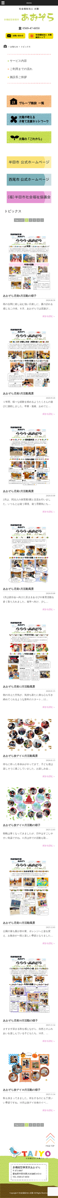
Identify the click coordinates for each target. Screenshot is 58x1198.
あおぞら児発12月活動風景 (19, 686)
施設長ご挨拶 (18, 77)
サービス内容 (18, 60)
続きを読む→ (49, 316)
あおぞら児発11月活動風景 (19, 922)
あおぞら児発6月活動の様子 (19, 295)
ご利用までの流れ (21, 68)
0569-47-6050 (31, 28)
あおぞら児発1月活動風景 (18, 588)
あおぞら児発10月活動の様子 (20, 1020)
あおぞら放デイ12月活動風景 (20, 755)
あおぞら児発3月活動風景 (18, 393)
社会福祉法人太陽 (26, 1193)
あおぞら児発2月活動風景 (18, 491)
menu (29, 3)
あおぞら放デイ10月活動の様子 (21, 1089)
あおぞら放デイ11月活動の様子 (21, 825)
